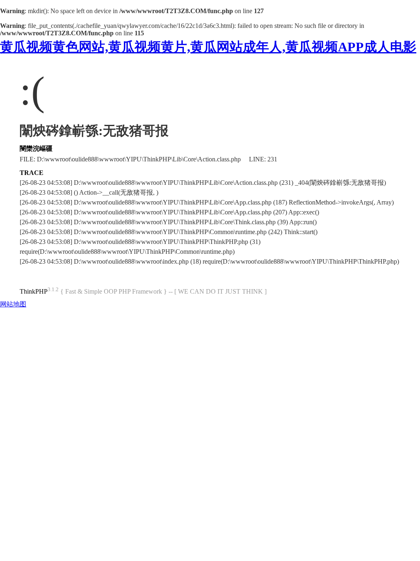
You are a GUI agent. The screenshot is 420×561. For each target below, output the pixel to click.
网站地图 (13, 304)
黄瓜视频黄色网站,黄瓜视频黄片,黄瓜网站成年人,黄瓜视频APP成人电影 (208, 46)
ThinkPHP (34, 291)
